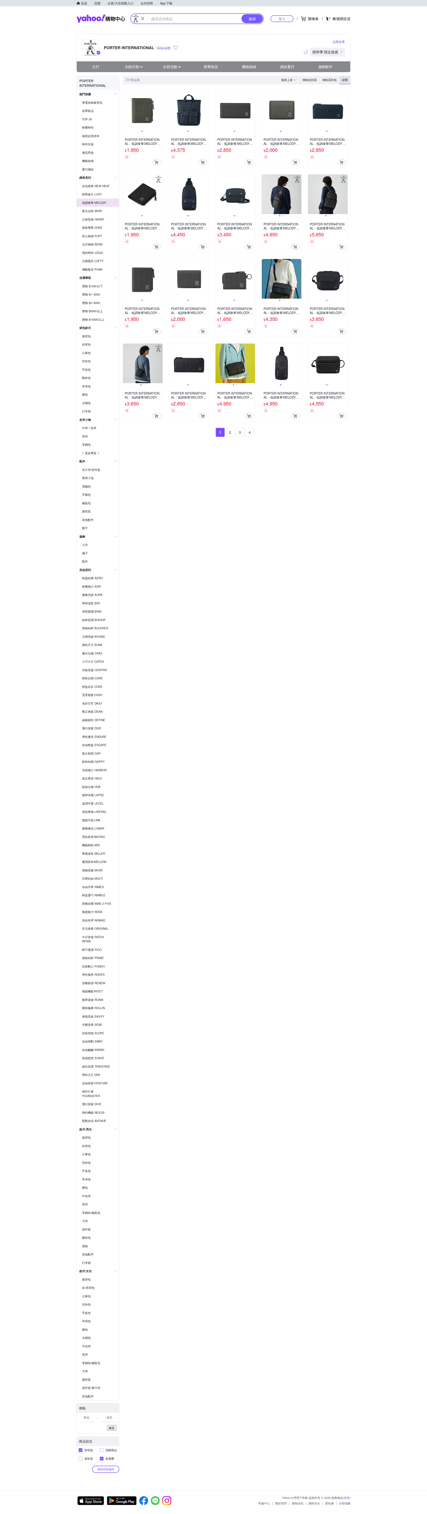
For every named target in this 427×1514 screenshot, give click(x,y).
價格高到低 (329, 80)
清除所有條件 (105, 1469)
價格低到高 (309, 80)
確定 (112, 1428)
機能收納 (249, 66)
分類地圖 (344, 1503)
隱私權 (329, 1503)
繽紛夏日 (287, 66)
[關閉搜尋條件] (142, 18)
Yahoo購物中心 (101, 18)
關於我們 (281, 1503)
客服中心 (264, 1503)
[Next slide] (160, 109)
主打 (95, 66)
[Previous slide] (126, 109)
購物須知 (297, 1503)
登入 (282, 18)
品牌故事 (338, 41)
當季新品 (211, 66)
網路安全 (314, 1503)
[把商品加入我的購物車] (156, 162)
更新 (347, 1498)
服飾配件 (325, 66)
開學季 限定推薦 (325, 52)
